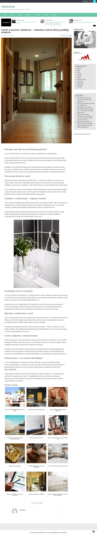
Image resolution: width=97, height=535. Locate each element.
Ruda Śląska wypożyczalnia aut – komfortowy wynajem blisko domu (85, 110)
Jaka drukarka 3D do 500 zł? (82, 134)
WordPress (41, 532)
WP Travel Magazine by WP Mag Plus (56, 532)
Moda (78, 78)
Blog (78, 70)
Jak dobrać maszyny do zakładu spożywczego (84, 22)
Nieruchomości (81, 79)
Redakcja (23, 510)
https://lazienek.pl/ (10, 369)
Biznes (4, 15)
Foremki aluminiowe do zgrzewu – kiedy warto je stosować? (84, 99)
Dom (12, 35)
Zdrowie (46, 15)
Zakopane (80, 85)
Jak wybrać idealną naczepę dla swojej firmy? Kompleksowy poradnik (85, 105)
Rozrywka (28, 15)
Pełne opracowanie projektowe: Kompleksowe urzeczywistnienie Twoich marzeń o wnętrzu (85, 117)
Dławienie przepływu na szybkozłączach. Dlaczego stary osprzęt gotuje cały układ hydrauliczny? (85, 124)
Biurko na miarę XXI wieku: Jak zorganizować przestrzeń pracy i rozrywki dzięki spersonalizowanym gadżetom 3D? (55, 23)
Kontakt (54, 15)
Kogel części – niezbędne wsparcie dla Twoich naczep (26, 22)
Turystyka (37, 15)
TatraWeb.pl (7, 6)
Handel (20, 15)
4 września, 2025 (6, 35)
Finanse (12, 15)
